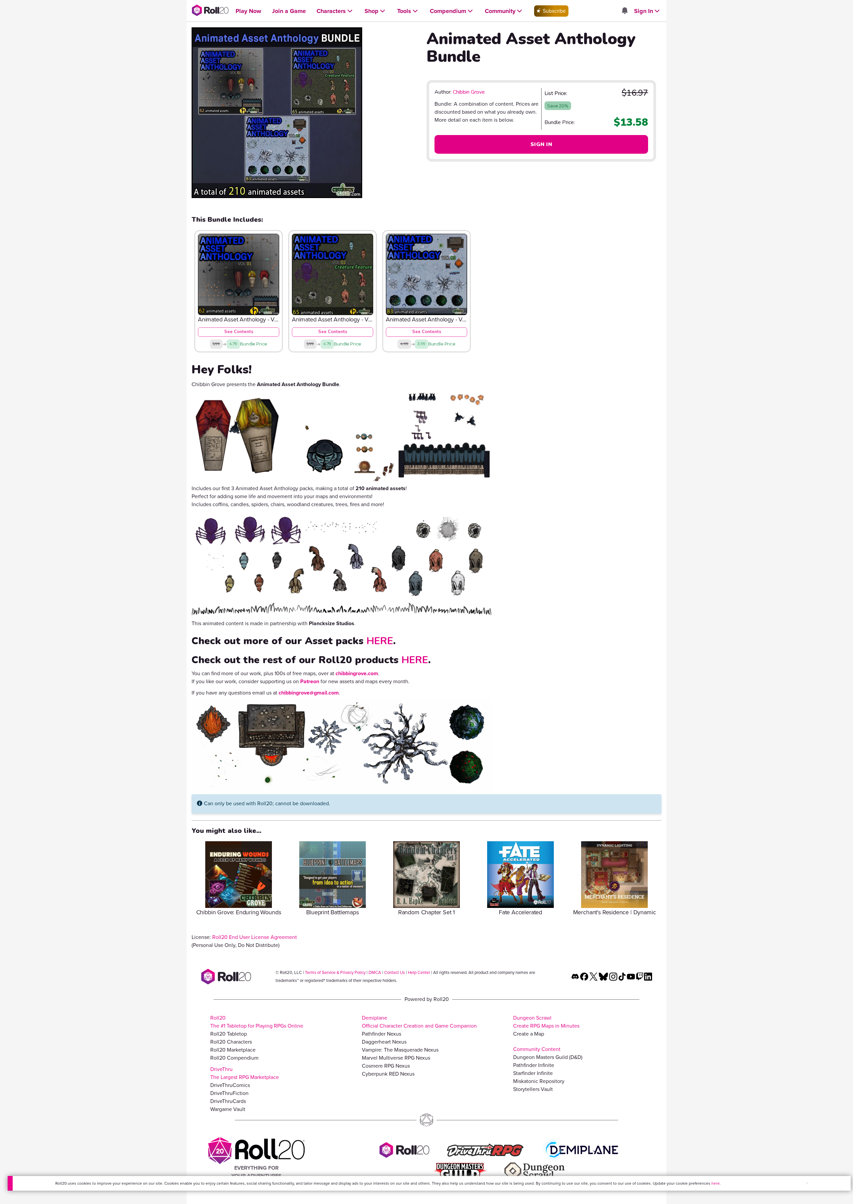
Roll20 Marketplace (233, 1050)
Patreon (309, 681)
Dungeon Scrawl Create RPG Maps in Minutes (546, 1022)
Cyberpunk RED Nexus (388, 1074)
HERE (380, 641)
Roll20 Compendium (234, 1058)
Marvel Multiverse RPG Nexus (396, 1058)
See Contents (238, 332)
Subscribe (553, 11)
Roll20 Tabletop (228, 1034)
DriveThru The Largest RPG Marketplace (244, 1073)
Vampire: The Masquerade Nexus (400, 1050)
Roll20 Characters (231, 1042)
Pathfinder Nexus (381, 1034)
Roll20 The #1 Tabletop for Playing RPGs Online (256, 1022)
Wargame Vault (227, 1109)
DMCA (375, 972)
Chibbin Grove (469, 92)
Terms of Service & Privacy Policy (335, 972)
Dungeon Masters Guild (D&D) (547, 1057)
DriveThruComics (230, 1085)
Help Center (419, 972)
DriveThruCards (228, 1101)
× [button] (807, 1183)
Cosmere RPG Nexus (386, 1066)
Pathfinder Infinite (533, 1065)
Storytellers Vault (533, 1089)
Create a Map (528, 1034)
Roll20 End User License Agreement (254, 937)
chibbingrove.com (357, 673)
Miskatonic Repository (538, 1081)
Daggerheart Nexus (384, 1042)
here (715, 1183)
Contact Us (394, 972)
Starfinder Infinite (533, 1073)
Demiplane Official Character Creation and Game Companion (419, 1022)
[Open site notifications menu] (624, 11)
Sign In (541, 144)
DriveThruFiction (229, 1093)
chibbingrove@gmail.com (309, 693)
